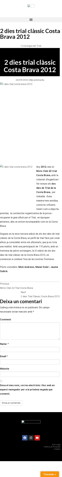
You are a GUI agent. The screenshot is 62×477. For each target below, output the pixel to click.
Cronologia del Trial (31, 45)
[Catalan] (47, 14)
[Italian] (60, 14)
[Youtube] (37, 437)
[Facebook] (25, 437)
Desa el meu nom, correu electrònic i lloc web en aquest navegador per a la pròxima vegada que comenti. (27, 389)
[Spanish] (50, 14)
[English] (57, 14)
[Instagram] (31, 437)
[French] (53, 14)
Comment (5, 319)
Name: (4, 344)
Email (4, 356)
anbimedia (38, 79)
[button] (31, 19)
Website (4, 368)
